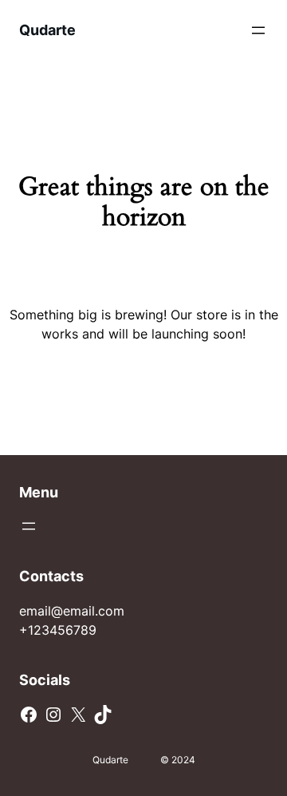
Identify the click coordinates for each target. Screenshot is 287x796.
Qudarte (47, 30)
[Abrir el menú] (258, 30)
